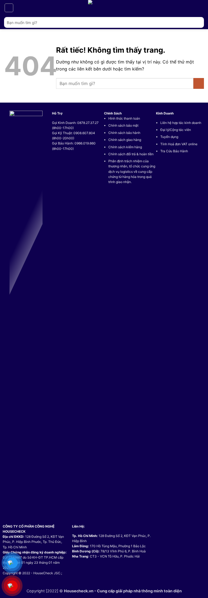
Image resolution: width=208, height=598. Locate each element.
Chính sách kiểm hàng (125, 147)
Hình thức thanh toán (124, 118)
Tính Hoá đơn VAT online (178, 144)
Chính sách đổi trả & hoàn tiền (131, 154)
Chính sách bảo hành (124, 133)
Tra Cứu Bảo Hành (174, 151)
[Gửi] (197, 22)
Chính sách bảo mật (123, 125)
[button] (9, 8)
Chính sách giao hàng (124, 140)
